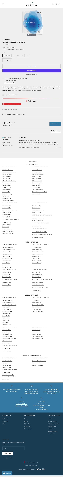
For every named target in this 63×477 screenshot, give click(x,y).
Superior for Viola (36, 277)
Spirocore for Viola (36, 263)
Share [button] (37, 147)
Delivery (26, 418)
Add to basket (31, 66)
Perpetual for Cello (7, 309)
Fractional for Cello (7, 336)
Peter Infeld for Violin (37, 183)
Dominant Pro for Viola (38, 252)
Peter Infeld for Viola (37, 254)
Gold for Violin (6, 192)
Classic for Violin (36, 205)
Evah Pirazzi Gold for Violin (8, 172)
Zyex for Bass (5, 379)
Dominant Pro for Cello (38, 305)
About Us (50, 418)
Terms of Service (28, 429)
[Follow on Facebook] (3, 458)
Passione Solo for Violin (8, 200)
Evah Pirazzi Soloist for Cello (9, 305)
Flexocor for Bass (6, 367)
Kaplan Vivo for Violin (7, 229)
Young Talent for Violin (37, 210)
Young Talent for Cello (37, 336)
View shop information (9, 82)
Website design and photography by (31, 469)
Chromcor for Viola (7, 258)
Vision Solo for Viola (37, 260)
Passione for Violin (7, 198)
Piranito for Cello (6, 313)
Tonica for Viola (6, 256)
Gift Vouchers (27, 424)
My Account (5, 418)
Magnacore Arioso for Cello (9, 338)
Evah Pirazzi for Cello (7, 300)
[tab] (56, 131)
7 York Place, (21, 404)
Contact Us (5, 421)
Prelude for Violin (6, 222)
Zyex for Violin (5, 227)
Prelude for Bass (6, 372)
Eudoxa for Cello (6, 318)
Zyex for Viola (5, 287)
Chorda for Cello (6, 316)
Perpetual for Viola (7, 254)
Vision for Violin (36, 187)
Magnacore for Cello (7, 334)
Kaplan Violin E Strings (8, 233)
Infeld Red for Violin (37, 178)
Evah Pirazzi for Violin (7, 170)
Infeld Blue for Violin (37, 180)
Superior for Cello (36, 334)
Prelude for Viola (6, 282)
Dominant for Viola (37, 249)
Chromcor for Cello (7, 311)
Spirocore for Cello (36, 307)
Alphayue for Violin (37, 170)
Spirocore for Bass (36, 363)
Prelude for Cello (6, 348)
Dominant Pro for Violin (38, 174)
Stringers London (52, 426)
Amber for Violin (36, 226)
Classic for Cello (36, 330)
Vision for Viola (36, 258)
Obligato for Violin (6, 174)
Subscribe (8, 453)
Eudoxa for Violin (6, 189)
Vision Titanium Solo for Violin (39, 192)
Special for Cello (36, 332)
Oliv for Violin (5, 196)
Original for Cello (6, 330)
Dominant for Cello (37, 302)
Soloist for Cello (6, 332)
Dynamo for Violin (36, 176)
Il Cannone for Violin (7, 212)
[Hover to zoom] (31, 22)
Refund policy (27, 426)
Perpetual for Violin (7, 176)
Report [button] (34, 147)
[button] (31, 45)
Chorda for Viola (6, 263)
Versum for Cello (36, 309)
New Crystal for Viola (37, 282)
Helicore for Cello (6, 351)
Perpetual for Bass (6, 363)
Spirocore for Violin (37, 194)
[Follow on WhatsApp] (11, 458)
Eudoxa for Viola (6, 265)
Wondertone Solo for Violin (9, 180)
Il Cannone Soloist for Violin (9, 210)
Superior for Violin (36, 212)
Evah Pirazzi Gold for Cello (8, 302)
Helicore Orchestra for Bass (9, 377)
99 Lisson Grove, (22, 405)
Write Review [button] (55, 124)
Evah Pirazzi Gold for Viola (8, 249)
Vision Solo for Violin (37, 189)
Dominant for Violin (37, 172)
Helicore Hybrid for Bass (8, 375)
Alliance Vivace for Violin (38, 220)
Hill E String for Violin (37, 237)
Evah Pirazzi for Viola (7, 247)
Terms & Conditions (52, 431)
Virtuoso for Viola (6, 277)
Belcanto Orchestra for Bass (39, 361)
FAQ (3, 424)
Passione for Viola (6, 267)
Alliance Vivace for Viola (38, 284)
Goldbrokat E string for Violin (39, 232)
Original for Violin (6, 205)
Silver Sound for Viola (37, 274)
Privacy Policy (51, 429)
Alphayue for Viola (36, 247)
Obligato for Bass (6, 365)
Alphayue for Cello (36, 300)
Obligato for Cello (6, 307)
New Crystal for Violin (37, 218)
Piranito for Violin (6, 185)
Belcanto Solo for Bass (37, 365)
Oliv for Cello (5, 322)
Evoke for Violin (36, 208)
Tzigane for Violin (6, 214)
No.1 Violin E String (7, 194)
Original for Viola (6, 272)
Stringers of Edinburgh (53, 424)
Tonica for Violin (6, 178)
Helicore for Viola (6, 284)
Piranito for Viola (6, 260)
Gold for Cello (5, 320)
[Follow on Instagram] (7, 458)
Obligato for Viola (6, 252)
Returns (26, 421)
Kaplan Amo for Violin (7, 231)
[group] (10, 123)
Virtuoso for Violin (6, 216)
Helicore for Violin (6, 224)
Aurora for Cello (6, 343)
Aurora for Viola (6, 274)
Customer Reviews (52, 421)
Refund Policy (51, 434)
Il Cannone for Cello (7, 340)
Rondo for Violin (36, 185)
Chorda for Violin (6, 187)
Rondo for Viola (36, 256)
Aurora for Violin (6, 208)
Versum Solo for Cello (37, 311)
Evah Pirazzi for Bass (7, 361)
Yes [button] (31, 147)
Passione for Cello (6, 324)
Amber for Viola (36, 290)
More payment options (31, 74)
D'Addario (6, 40)
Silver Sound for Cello (37, 338)
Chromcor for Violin (7, 183)
